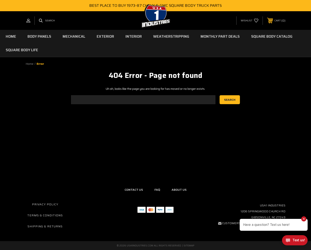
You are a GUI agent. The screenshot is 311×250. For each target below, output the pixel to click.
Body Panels (39, 36)
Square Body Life (22, 50)
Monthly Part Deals (220, 36)
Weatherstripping (171, 36)
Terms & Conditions (45, 215)
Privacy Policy (45, 204)
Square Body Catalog (271, 36)
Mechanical (74, 36)
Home (11, 36)
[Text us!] (295, 241)
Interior (133, 36)
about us (179, 189)
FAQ (157, 189)
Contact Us (134, 189)
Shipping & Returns (45, 226)
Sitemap (189, 245)
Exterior (105, 36)
